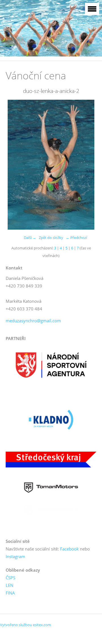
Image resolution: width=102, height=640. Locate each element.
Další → (30, 237)
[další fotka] (87, 165)
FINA (10, 593)
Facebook (69, 549)
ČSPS (10, 577)
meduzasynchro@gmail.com (33, 320)
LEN (9, 585)
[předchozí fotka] (14, 165)
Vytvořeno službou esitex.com (25, 624)
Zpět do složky (51, 237)
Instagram (15, 556)
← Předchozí (76, 237)
